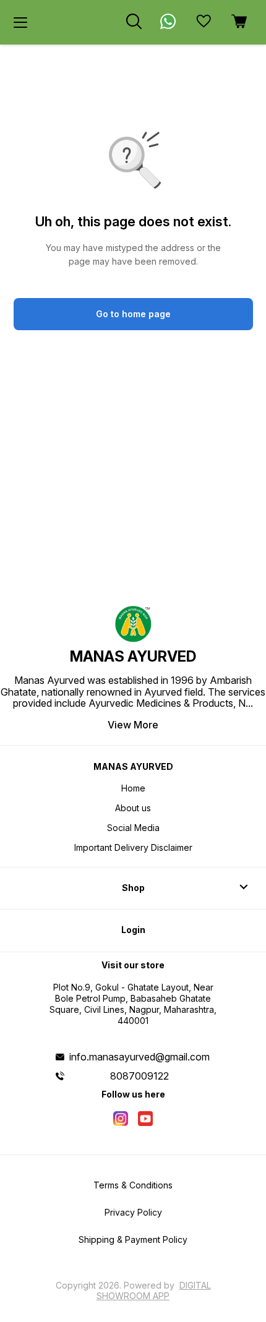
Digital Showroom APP (154, 1290)
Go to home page (133, 314)
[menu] (20, 22)
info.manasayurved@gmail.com (139, 1056)
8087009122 (139, 1075)
